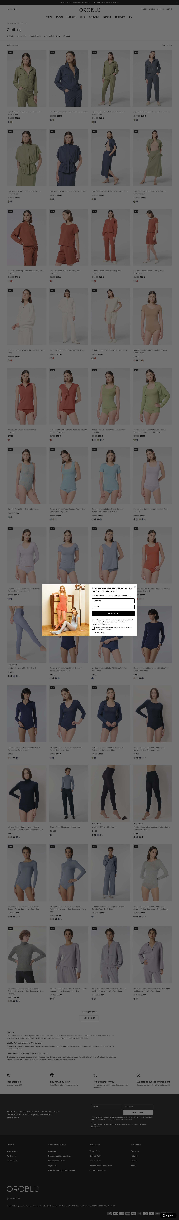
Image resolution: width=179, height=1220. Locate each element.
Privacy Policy (105, 624)
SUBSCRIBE (113, 614)
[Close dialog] (135, 586)
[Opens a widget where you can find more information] (168, 1216)
